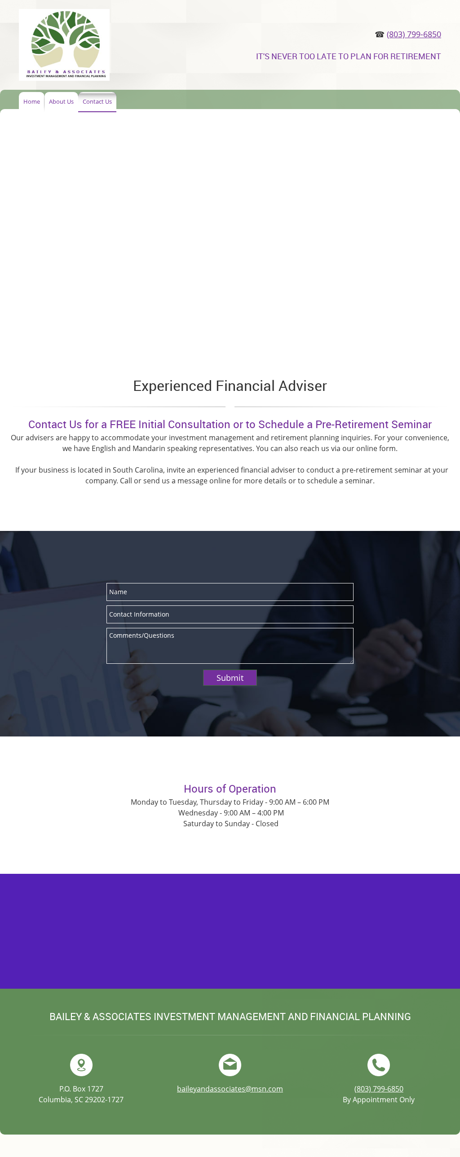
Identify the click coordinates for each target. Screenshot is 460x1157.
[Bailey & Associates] (64, 45)
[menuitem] (31, 102)
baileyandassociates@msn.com (230, 1089)
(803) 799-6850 (414, 34)
